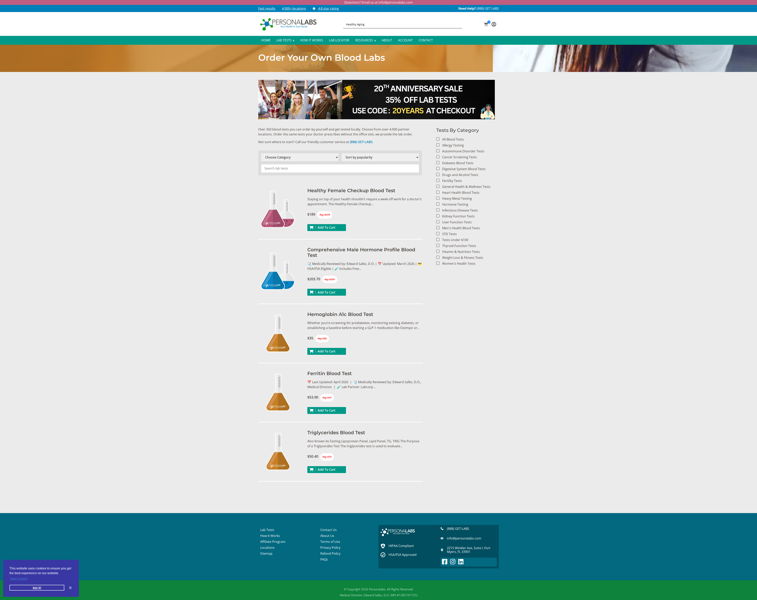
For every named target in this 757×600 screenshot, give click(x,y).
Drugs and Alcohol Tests (460, 175)
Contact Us (328, 530)
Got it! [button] (37, 588)
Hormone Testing (455, 204)
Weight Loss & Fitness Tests (462, 257)
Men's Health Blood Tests (461, 228)
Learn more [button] (18, 578)
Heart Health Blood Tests (460, 192)
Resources (364, 40)
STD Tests (449, 234)
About (387, 40)
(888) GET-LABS (361, 142)
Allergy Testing (453, 145)
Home (265, 40)
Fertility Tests (452, 181)
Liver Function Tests (457, 222)
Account (405, 40)
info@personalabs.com (395, 2)
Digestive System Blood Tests (464, 169)
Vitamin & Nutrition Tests (461, 252)
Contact (426, 40)
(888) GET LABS (488, 8)
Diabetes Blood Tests (458, 163)
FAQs (324, 559)
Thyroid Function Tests (459, 246)
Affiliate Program (272, 541)
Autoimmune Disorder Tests (463, 151)
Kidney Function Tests (458, 216)
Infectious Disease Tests (460, 210)
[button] (486, 24)
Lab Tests (284, 40)
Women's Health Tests (458, 263)
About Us (327, 536)
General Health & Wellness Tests (466, 186)
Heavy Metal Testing (457, 198)
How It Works (311, 40)
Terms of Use (330, 541)
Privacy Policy (330, 547)
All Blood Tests (453, 139)
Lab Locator (339, 40)
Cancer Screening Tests (459, 157)
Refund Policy (330, 553)
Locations (267, 547)
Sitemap (266, 553)
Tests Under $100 (455, 240)
